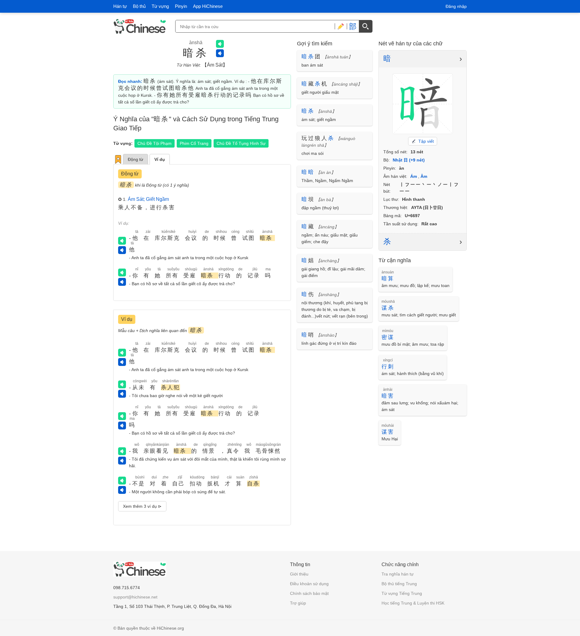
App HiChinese (208, 6)
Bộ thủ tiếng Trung (399, 583)
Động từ (135, 159)
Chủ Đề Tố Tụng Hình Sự (241, 143)
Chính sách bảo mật (309, 593)
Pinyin (181, 6)
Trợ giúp (298, 603)
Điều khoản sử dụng (309, 583)
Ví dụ (159, 159)
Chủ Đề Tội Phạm (154, 143)
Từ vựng (160, 6)
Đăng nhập (456, 6)
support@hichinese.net (135, 597)
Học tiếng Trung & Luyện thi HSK (413, 603)
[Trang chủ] (139, 26)
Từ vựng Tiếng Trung (402, 593)
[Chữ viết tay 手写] (341, 26)
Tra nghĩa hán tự (398, 574)
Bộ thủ (139, 6)
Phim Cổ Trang (194, 143)
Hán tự (120, 6)
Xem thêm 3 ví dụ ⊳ (142, 506)
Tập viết (426, 141)
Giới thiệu (299, 574)
